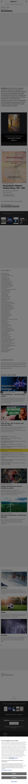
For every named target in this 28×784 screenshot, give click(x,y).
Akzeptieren (14, 773)
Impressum (16, 758)
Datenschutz (11, 758)
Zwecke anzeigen (14, 781)
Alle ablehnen (14, 777)
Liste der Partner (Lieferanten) (6, 770)
